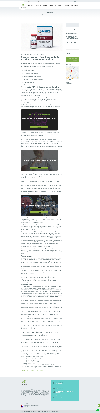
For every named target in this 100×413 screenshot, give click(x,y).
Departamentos (52, 5)
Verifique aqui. (26, 406)
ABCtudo (46, 411)
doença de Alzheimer (30, 370)
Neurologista (27, 54)
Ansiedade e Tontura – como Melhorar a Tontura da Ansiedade (72, 47)
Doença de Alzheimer (27, 97)
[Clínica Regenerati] (72, 72)
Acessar (39, 127)
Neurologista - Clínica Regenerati (29, 411)
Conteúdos (60, 5)
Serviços (45, 5)
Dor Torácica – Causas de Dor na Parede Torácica (72, 43)
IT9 (44, 411)
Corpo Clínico (38, 5)
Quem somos (30, 5)
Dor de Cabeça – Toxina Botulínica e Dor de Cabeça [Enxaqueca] (72, 33)
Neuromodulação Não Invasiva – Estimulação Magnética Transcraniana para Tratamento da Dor (72, 38)
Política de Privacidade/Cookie (35, 396)
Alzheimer (22, 54)
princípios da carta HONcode (33, 405)
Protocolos (67, 5)
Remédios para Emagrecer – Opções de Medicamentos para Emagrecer (71, 52)
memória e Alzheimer (39, 370)
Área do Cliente (74, 5)
